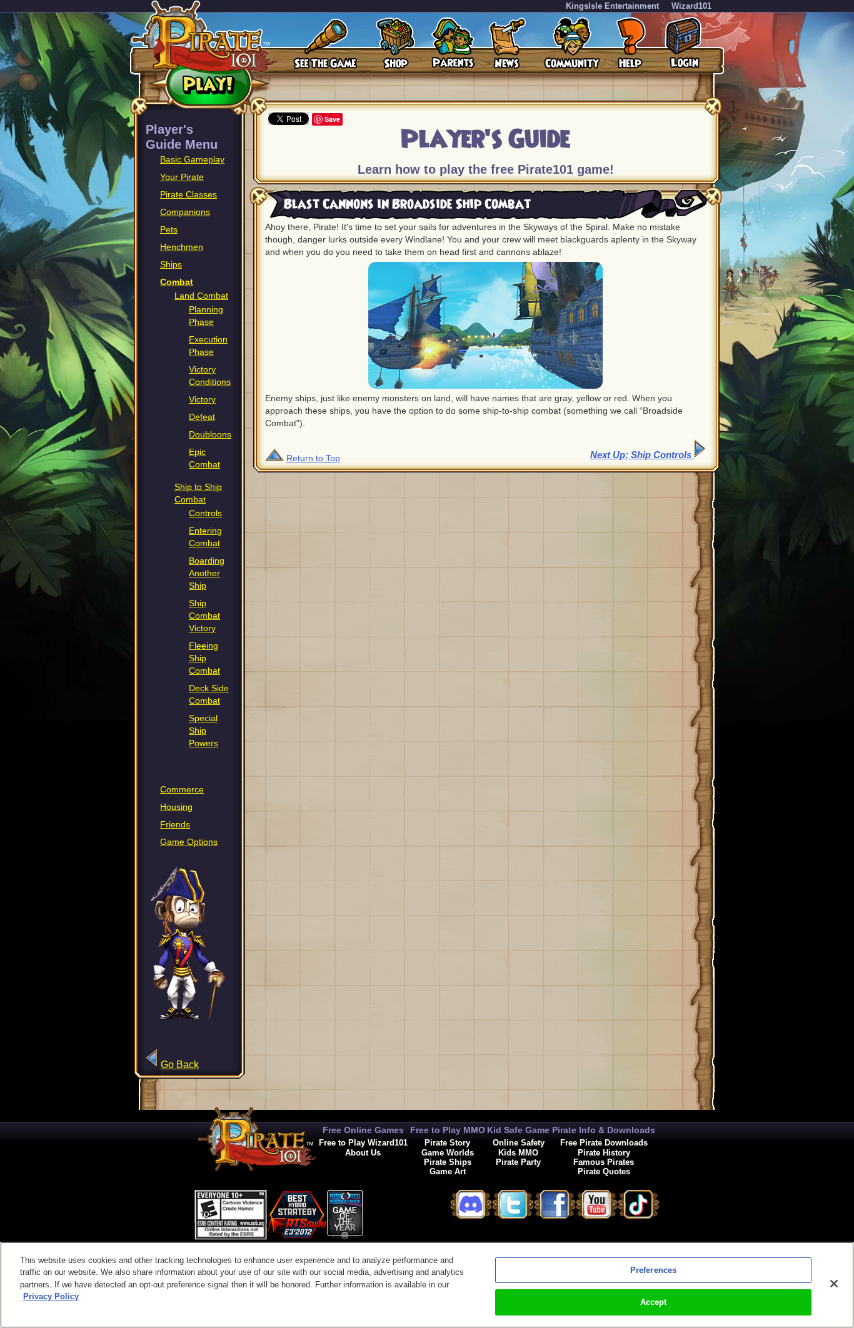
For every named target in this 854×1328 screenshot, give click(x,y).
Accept (653, 1302)
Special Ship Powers (203, 730)
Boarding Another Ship (206, 573)
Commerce (182, 789)
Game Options (189, 842)
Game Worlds (447, 1152)
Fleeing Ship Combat (204, 658)
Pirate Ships (447, 1162)
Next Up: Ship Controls (642, 454)
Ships (171, 264)
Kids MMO (518, 1152)
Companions (185, 212)
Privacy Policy (51, 1296)
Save (332, 119)
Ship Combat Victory (204, 615)
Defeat (202, 417)
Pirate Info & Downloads (603, 1130)
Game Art (448, 1171)
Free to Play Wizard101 (363, 1142)
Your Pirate (182, 177)
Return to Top (313, 458)
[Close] (834, 1283)
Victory (202, 399)
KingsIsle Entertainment (612, 6)
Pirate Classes (188, 194)
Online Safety (519, 1142)
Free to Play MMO (447, 1130)
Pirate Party (518, 1162)
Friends (175, 824)
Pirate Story (447, 1142)
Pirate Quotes (604, 1171)
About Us (363, 1152)
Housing (176, 807)
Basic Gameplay (192, 159)
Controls (205, 513)
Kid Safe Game (518, 1130)
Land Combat (201, 296)
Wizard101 (691, 6)
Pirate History (604, 1152)
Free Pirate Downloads (604, 1142)
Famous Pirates (603, 1162)
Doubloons (210, 434)
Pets (169, 229)
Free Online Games (363, 1130)
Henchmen (181, 247)
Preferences (653, 1270)
